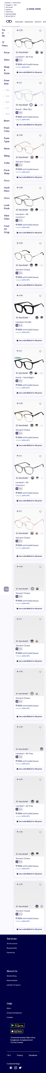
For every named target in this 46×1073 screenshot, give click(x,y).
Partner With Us (10, 16)
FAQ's (9, 1008)
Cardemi (10, 1017)
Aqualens (9, 9)
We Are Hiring (11, 976)
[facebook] (11, 1068)
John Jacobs (9, 7)
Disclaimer (33, 1055)
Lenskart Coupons (14, 985)
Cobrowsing (9, 11)
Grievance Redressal (14, 1013)
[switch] (8, 33)
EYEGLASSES (19, 22)
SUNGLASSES (29, 22)
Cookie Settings (13, 1064)
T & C (9, 1055)
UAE (15, 5)
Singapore (9, 5)
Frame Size (11, 952)
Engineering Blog (11, 14)
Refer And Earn (12, 980)
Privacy (20, 1055)
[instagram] (15, 1068)
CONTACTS (38, 22)
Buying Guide (12, 948)
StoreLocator (17, 2)
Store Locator (12, 943)
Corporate (7, 2)
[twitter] (20, 1068)
